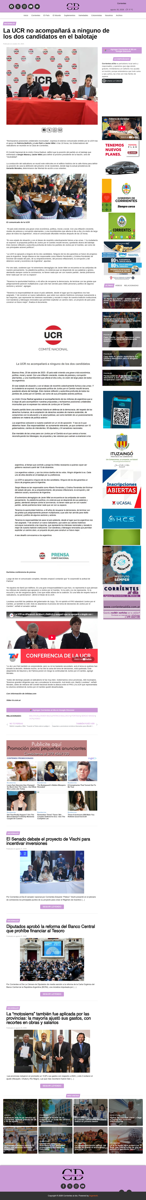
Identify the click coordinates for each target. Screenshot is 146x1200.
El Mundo (57, 15)
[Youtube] (30, 6)
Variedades (83, 15)
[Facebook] (11, 6)
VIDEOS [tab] (118, 285)
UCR (31, 719)
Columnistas (96, 15)
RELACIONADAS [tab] (131, 285)
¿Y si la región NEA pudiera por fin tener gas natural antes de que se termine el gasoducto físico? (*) (126, 1147)
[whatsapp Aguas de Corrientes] (122, 428)
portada (75, 716)
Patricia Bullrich (61, 716)
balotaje (33, 716)
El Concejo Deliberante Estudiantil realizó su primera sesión (91, 1121)
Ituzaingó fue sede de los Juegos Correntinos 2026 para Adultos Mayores (122, 320)
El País (46, 15)
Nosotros (109, 15)
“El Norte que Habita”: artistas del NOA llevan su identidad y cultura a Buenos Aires (122, 301)
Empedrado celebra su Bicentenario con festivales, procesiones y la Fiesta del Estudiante (52, 1146)
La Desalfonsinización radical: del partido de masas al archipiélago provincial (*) (90, 1147)
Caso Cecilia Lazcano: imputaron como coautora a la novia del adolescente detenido (122, 339)
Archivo (119, 15)
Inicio (26, 15)
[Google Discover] (37, 6)
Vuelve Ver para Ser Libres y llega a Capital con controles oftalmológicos (126, 1119)
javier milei (45, 716)
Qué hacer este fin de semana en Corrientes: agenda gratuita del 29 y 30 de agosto (20, 1119)
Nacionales (9, 24)
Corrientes (35, 15)
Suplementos (69, 15)
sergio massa (88, 716)
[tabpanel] (122, 338)
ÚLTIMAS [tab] (109, 285)
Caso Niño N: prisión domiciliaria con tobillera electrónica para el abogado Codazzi (121, 358)
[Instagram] (24, 6)
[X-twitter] (18, 6)
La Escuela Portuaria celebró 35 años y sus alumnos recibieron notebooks (19, 1147)
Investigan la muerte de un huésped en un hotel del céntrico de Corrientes (54, 1119)
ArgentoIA (93, 1196)
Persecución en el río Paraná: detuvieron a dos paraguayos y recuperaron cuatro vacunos (118, 378)
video (37, 719)
